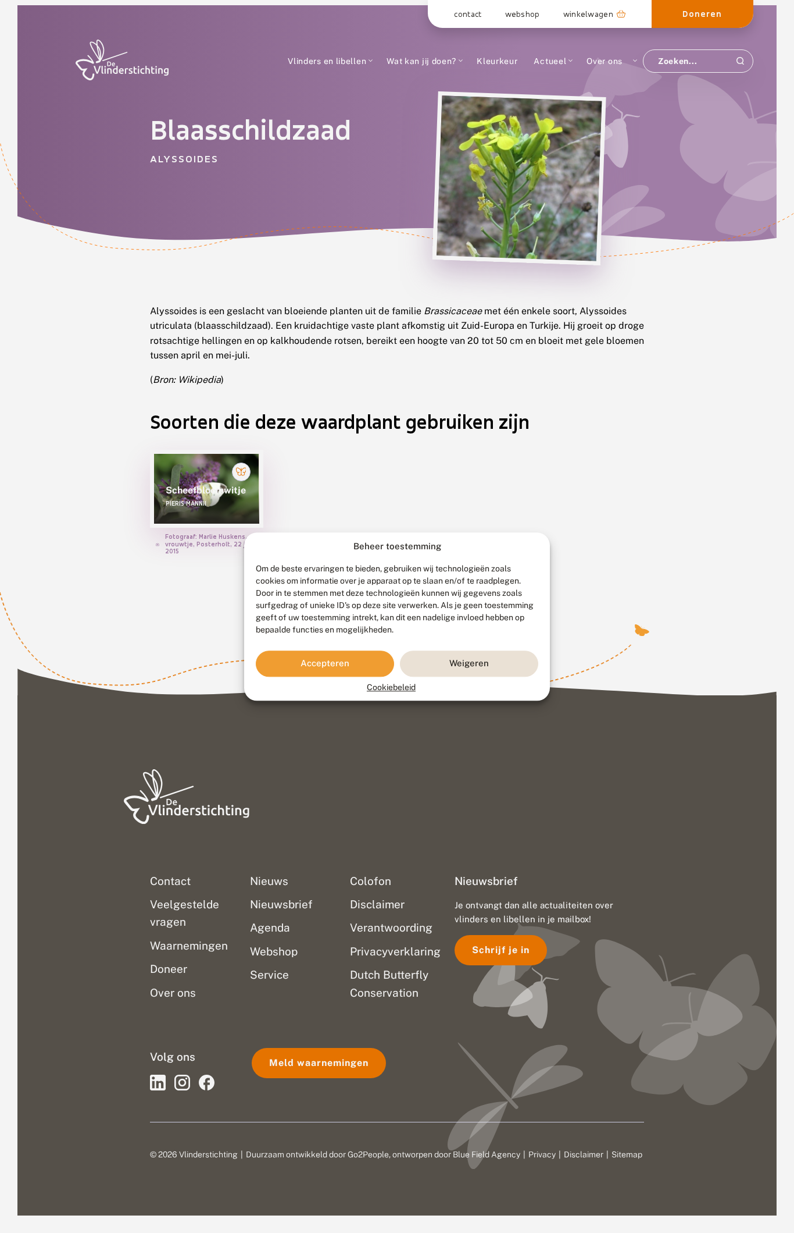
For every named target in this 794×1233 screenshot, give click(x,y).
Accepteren (325, 664)
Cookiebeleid (391, 687)
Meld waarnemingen (319, 1062)
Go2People (368, 1154)
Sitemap (626, 1154)
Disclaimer (583, 1154)
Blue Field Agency (486, 1154)
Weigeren (469, 664)
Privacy (542, 1154)
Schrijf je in (501, 949)
